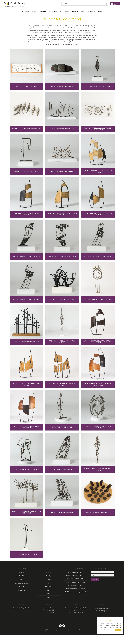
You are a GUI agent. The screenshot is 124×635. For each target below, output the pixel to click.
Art (48, 583)
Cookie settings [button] (108, 630)
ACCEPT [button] (118, 630)
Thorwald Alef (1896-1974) (75, 579)
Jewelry (48, 576)
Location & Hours (21, 576)
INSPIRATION (91, 11)
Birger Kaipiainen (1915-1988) (75, 588)
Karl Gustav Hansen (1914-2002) (75, 592)
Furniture (48, 572)
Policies (21, 586)
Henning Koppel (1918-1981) (75, 585)
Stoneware (48, 586)
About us (21, 572)
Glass (48, 590)
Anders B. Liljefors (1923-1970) (75, 582)
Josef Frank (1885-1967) (75, 572)
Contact (21, 579)
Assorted (48, 593)
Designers (21, 590)
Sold (82, 11)
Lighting (48, 579)
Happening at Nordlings (21, 583)
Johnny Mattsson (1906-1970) (75, 575)
